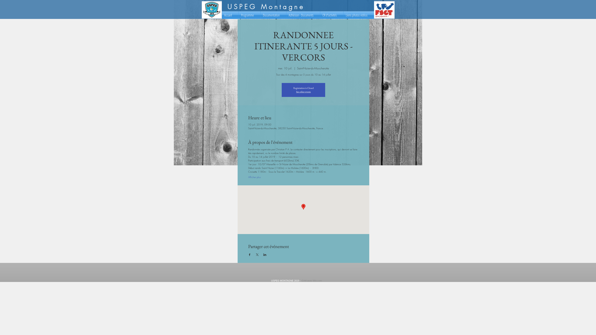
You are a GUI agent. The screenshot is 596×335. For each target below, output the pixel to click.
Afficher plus (254, 177)
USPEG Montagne (266, 6)
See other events (303, 91)
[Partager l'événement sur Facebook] (249, 254)
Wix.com (317, 280)
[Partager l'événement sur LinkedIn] (264, 254)
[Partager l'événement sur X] (257, 254)
